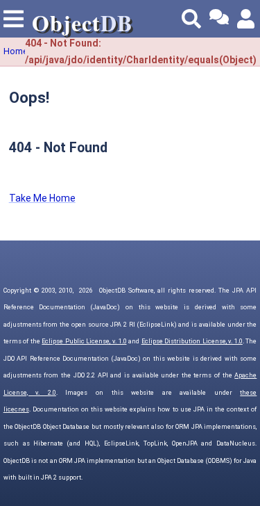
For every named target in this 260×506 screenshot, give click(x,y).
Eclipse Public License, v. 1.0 (84, 341)
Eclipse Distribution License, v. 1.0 (192, 341)
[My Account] (247, 18)
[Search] (191, 18)
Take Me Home (42, 198)
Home (15, 51)
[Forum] (219, 18)
